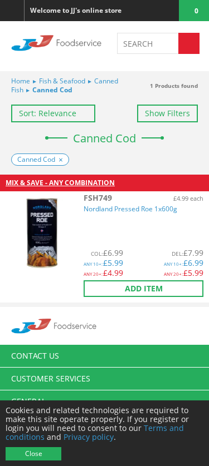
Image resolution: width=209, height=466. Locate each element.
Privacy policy (89, 437)
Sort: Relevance (47, 113)
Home (20, 81)
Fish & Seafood (59, 81)
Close (33, 453)
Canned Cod (49, 90)
